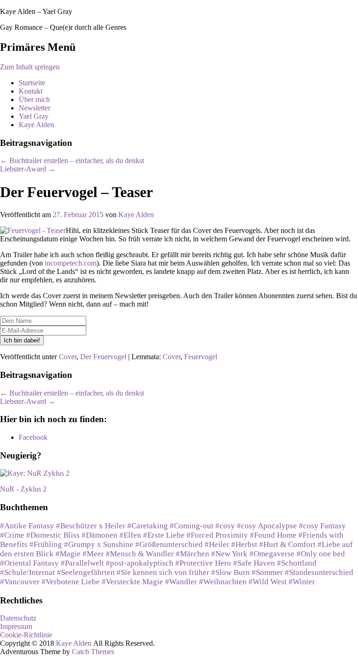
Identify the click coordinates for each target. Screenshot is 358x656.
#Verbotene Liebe (70, 581)
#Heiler (217, 544)
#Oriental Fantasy (29, 563)
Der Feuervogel (103, 357)
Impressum (16, 626)
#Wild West (267, 581)
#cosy (225, 525)
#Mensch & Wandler (140, 553)
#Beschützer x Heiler (90, 525)
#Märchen (192, 553)
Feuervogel (200, 357)
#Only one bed (320, 553)
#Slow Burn (230, 572)
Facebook (33, 437)
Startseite (32, 83)
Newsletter (34, 108)
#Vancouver (20, 581)
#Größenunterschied (169, 544)
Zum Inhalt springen (30, 67)
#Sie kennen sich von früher (163, 572)
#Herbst (244, 544)
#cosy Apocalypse (267, 525)
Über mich (34, 99)
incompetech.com (70, 263)
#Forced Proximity (217, 535)
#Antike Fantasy (27, 525)
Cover (67, 357)
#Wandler (181, 581)
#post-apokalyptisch (139, 563)
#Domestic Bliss (53, 535)
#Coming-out (191, 525)
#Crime (12, 535)
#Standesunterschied (319, 572)
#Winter (302, 581)
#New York (229, 553)
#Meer (93, 553)
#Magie (68, 553)
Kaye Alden (36, 125)
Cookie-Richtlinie (26, 635)
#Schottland (297, 563)
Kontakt (30, 91)
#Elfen (130, 535)
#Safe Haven (254, 563)
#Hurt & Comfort (287, 544)
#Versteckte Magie (132, 581)
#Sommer (267, 572)
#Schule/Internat (27, 572)
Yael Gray (33, 116)
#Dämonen (99, 535)
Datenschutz (18, 618)
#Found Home (273, 535)
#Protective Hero (203, 563)
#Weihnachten (223, 581)
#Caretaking (147, 525)
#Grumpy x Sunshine (98, 544)
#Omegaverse (272, 553)
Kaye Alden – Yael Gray (36, 11)
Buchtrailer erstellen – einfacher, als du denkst (72, 160)
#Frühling (45, 544)
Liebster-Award (27, 169)
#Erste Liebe (164, 535)
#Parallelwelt (82, 563)
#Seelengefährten (86, 572)
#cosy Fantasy (322, 525)
